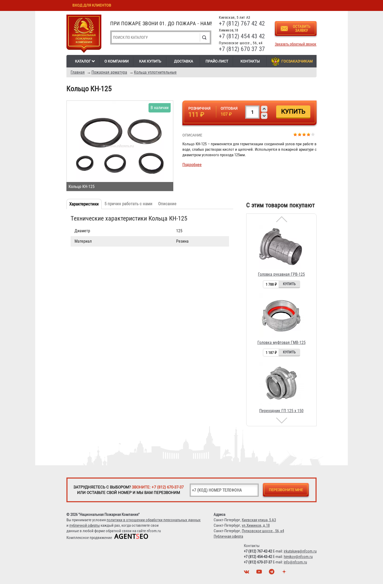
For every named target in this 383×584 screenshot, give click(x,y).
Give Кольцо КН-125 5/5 (313, 134)
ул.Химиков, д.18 (256, 525)
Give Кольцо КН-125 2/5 (300, 134)
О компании (116, 61)
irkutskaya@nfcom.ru (300, 551)
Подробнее (192, 164)
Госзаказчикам (297, 61)
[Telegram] (272, 573)
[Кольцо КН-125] (119, 146)
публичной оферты (84, 525)
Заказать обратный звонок (295, 44)
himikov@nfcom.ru (298, 556)
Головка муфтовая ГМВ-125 (281, 342)
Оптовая (229, 108)
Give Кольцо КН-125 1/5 (295, 134)
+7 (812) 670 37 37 (242, 49)
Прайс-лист (217, 61)
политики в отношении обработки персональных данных (154, 520)
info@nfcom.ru (295, 562)
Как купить (150, 61)
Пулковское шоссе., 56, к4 (263, 531)
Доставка (183, 61)
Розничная (199, 108)
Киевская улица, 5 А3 (259, 520)
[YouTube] (259, 573)
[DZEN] (284, 573)
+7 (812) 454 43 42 (242, 36)
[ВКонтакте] (247, 573)
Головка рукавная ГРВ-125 (281, 274)
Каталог (83, 61)
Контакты (250, 61)
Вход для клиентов (91, 5)
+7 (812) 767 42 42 (242, 23)
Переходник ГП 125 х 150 (281, 410)
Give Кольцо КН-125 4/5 (308, 134)
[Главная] (83, 35)
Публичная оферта (228, 536)
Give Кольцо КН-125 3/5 (304, 134)
